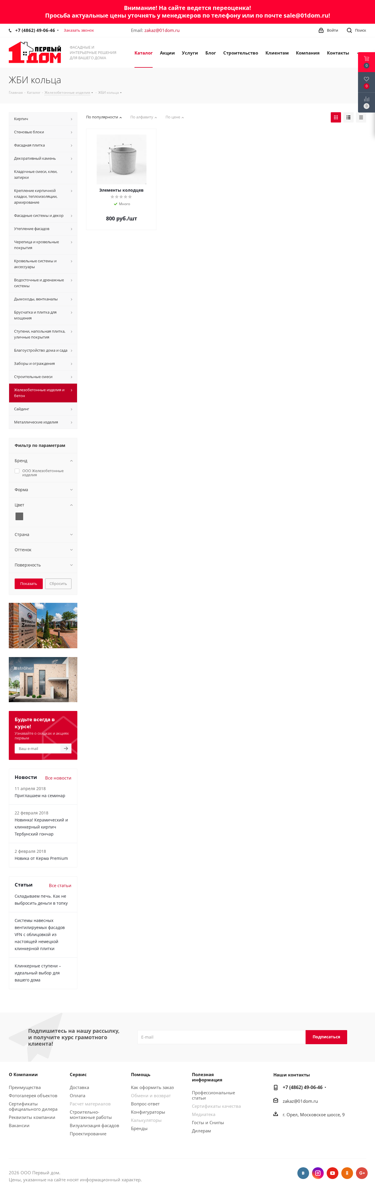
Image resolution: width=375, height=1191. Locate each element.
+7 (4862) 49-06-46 (35, 30)
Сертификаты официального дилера (33, 1106)
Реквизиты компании (32, 1117)
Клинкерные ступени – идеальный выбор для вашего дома (38, 973)
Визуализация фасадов (94, 1125)
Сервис (78, 1074)
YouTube (332, 1173)
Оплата (77, 1095)
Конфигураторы (148, 1112)
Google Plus (362, 1173)
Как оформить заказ (152, 1087)
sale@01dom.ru (306, 15)
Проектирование (88, 1133)
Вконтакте (303, 1173)
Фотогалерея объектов (33, 1095)
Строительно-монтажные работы (91, 1114)
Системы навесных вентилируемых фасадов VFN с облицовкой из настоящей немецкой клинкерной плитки (40, 934)
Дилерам (201, 1131)
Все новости (58, 778)
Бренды (139, 1128)
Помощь (140, 1074)
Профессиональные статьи (213, 1095)
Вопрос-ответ (145, 1104)
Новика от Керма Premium (41, 858)
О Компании (23, 1074)
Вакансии (19, 1125)
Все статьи (60, 885)
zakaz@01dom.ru (162, 30)
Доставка (79, 1087)
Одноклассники (347, 1173)
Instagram (318, 1173)
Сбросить (58, 583)
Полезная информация (207, 1077)
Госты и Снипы (208, 1122)
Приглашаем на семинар (40, 795)
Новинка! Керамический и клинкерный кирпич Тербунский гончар (41, 827)
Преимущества (25, 1087)
